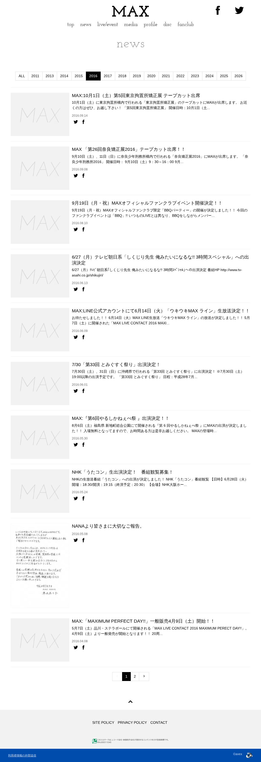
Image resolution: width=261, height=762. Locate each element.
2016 (93, 76)
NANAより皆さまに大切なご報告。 (108, 526)
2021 (166, 76)
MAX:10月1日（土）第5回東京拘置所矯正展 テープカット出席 (136, 95)
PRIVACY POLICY (132, 722)
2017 (108, 76)
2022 (180, 76)
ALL (22, 76)
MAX (130, 12)
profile (150, 24)
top (70, 24)
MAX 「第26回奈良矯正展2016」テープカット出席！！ (129, 149)
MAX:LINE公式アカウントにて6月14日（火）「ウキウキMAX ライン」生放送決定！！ (161, 310)
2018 (122, 76)
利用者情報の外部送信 (22, 755)
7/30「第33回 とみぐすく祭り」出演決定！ (116, 364)
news (85, 24)
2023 (195, 76)
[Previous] (117, 676)
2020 (151, 76)
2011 (35, 76)
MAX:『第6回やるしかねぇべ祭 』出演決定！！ (120, 418)
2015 (79, 76)
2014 (64, 76)
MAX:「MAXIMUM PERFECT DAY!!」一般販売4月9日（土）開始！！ (143, 621)
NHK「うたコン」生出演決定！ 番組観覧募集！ (122, 472)
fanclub (186, 24)
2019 (137, 76)
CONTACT (158, 722)
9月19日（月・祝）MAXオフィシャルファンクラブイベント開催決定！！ (147, 203)
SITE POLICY (103, 722)
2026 (238, 76)
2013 (50, 76)
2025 (224, 76)
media (131, 24)
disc (167, 24)
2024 (209, 76)
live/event (107, 24)
